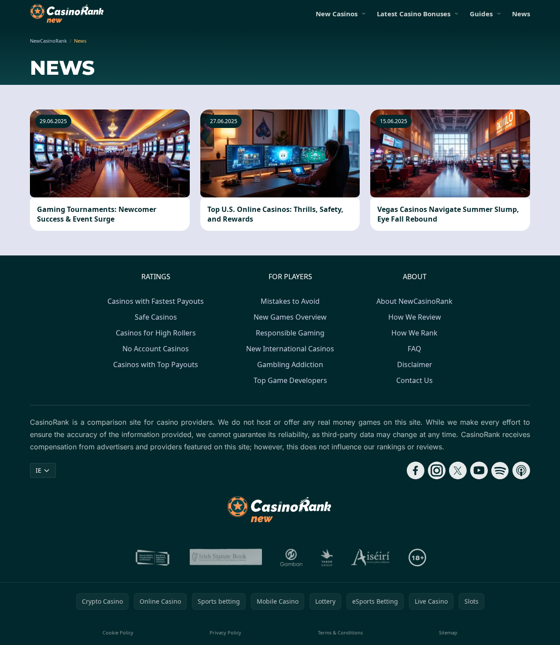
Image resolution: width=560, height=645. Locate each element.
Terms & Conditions (340, 632)
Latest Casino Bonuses (413, 13)
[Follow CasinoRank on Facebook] (415, 470)
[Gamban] (291, 557)
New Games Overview (290, 317)
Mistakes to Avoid (290, 301)
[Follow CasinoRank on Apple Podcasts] (521, 470)
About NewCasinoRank (414, 301)
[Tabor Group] (327, 557)
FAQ (414, 348)
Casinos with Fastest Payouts (155, 301)
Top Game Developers (290, 380)
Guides (481, 13)
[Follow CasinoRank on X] (458, 470)
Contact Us (414, 380)
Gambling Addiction (290, 364)
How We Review (414, 317)
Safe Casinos (156, 317)
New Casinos (336, 13)
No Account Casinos (155, 348)
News (521, 13)
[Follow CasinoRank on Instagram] (437, 470)
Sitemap (448, 632)
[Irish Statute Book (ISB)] (226, 557)
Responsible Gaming (290, 333)
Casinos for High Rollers (156, 333)
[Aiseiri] (371, 557)
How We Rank (414, 333)
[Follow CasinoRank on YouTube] (479, 470)
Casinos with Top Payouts (155, 364)
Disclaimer (414, 364)
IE (38, 470)
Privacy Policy (225, 632)
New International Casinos (290, 348)
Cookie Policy (118, 632)
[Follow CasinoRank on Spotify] (500, 470)
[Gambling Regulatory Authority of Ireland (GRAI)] (153, 557)
